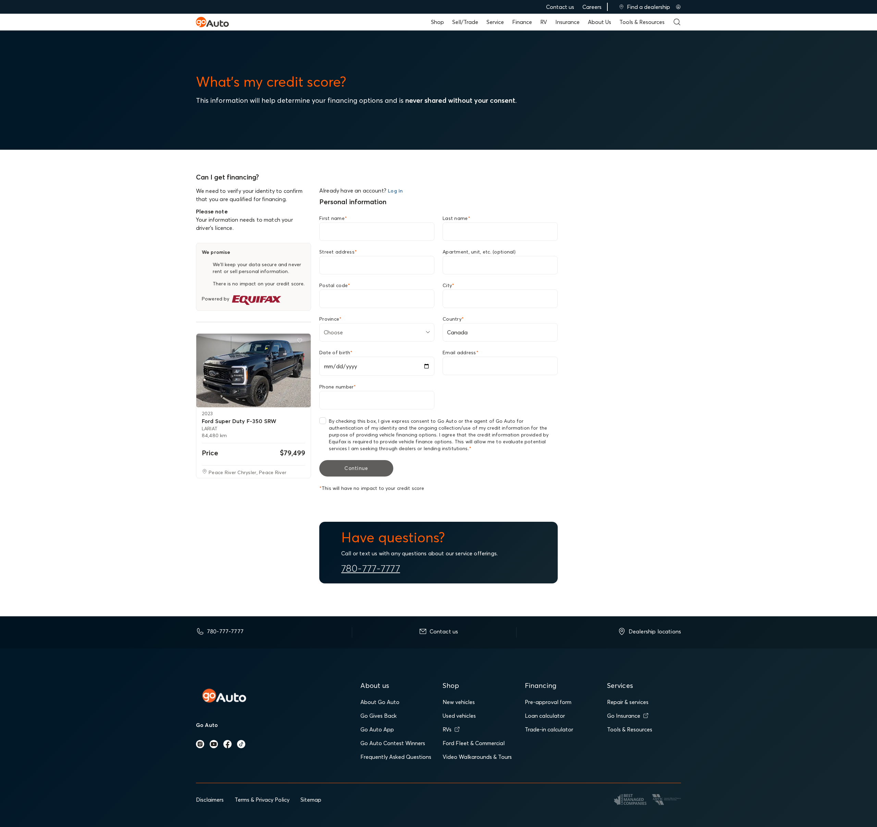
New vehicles (459, 702)
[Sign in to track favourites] (301, 342)
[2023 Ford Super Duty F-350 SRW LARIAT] (253, 370)
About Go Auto (379, 702)
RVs (447, 729)
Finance (522, 21)
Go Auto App (377, 729)
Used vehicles (459, 715)
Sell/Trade (465, 21)
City (448, 285)
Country (453, 319)
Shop (437, 21)
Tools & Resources (642, 21)
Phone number (337, 387)
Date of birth (336, 352)
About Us (599, 21)
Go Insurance (623, 715)
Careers (592, 6)
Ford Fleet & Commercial (474, 743)
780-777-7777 (370, 568)
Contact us (560, 6)
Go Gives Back (378, 715)
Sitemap (310, 799)
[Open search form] (677, 22)
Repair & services (628, 702)
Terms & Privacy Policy (262, 799)
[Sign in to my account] (678, 7)
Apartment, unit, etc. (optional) (479, 252)
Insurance (567, 21)
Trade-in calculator (549, 729)
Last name (456, 218)
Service (495, 21)
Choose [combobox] (333, 332)
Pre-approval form (548, 702)
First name (333, 218)
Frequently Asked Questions (395, 756)
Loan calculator (545, 715)
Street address (338, 252)
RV (543, 21)
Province (330, 319)
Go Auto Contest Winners (392, 743)
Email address (461, 352)
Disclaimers (210, 799)
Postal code (334, 285)
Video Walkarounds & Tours (477, 756)
